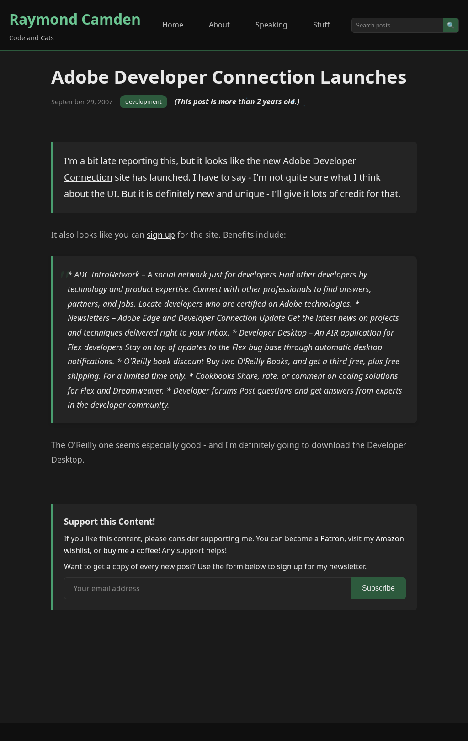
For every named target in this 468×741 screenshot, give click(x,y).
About (219, 25)
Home (172, 25)
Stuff (321, 25)
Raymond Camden (75, 19)
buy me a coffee (130, 550)
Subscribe (378, 588)
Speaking (271, 25)
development (143, 101)
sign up (161, 234)
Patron (332, 538)
